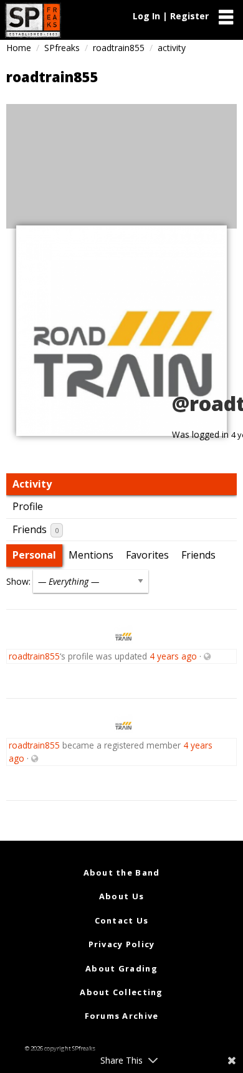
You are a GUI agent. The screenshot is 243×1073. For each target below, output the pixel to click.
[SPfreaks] (33, 20)
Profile (27, 506)
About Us (121, 896)
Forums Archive (122, 1015)
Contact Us (122, 920)
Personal (34, 555)
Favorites (147, 555)
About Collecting (121, 992)
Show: (18, 581)
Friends (35, 529)
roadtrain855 (119, 48)
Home (18, 48)
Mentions (91, 555)
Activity (32, 484)
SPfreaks (62, 48)
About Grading (121, 968)
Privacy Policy (121, 944)
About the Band (121, 872)
